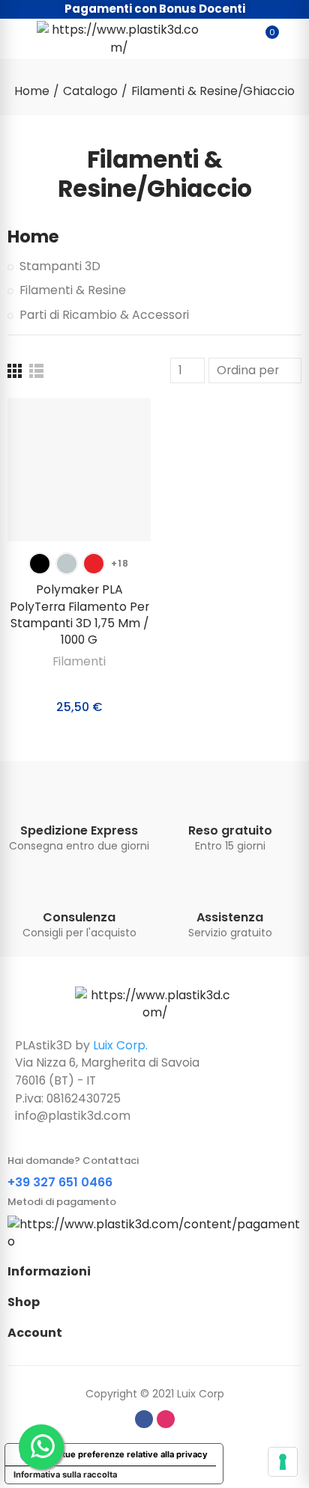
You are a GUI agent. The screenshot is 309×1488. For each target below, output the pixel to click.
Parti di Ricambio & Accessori (104, 315)
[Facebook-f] (144, 1419)
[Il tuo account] (294, 39)
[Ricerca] (240, 38)
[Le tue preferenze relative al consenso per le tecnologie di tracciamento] (282, 1462)
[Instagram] (166, 1419)
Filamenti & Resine (73, 290)
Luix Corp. (120, 1045)
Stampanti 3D (60, 266)
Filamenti (79, 661)
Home (33, 236)
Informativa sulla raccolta (65, 1474)
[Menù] (15, 39)
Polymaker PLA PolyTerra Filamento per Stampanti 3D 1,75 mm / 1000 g (79, 614)
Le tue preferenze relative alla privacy (129, 1454)
